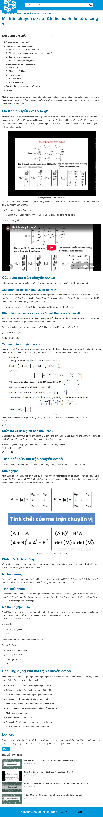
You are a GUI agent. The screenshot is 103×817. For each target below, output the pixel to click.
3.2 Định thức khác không (16, 71)
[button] (99, 5)
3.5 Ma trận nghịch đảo (15, 82)
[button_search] (90, 5)
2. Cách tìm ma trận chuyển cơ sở (18, 46)
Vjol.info (78, 812)
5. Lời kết (8, 91)
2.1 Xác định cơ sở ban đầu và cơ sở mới (22, 49)
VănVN (64, 812)
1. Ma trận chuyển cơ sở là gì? (17, 42)
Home (4, 13)
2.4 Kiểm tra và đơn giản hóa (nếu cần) (21, 61)
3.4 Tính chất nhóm (13, 79)
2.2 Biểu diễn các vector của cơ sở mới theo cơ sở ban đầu (29, 53)
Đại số (6, 749)
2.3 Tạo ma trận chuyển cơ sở (18, 57)
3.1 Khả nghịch (12, 67)
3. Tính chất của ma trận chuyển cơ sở (20, 64)
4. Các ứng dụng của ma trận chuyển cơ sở (22, 86)
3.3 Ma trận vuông (13, 75)
